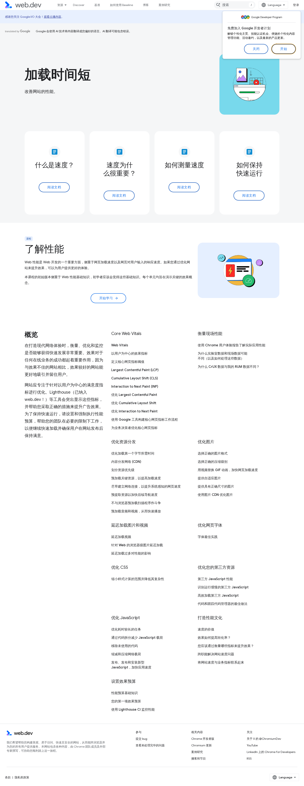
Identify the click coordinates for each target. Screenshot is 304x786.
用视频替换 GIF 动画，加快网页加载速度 (228, 470)
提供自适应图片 (209, 478)
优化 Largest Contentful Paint (134, 395)
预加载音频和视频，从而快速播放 (136, 511)
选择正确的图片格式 (212, 453)
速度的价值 (206, 629)
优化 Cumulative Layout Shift (133, 403)
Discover (78, 5)
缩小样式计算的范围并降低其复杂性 (137, 579)
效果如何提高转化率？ (214, 638)
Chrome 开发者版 (202, 739)
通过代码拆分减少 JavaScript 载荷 (137, 638)
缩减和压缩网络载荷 (126, 654)
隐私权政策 (22, 777)
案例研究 (164, 5)
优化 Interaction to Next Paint (134, 411)
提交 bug (141, 739)
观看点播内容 (52, 17)
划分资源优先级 (122, 470)
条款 (8, 777)
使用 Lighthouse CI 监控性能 (133, 710)
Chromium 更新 (201, 745)
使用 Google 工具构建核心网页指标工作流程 (144, 420)
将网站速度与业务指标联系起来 (221, 662)
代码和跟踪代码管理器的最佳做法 (222, 604)
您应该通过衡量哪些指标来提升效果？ (226, 646)
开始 (283, 49)
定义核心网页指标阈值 (127, 362)
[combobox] (234, 5)
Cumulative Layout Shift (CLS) (134, 378)
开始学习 (108, 298)
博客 (146, 5)
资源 (60, 5)
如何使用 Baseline (121, 5)
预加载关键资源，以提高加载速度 (136, 478)
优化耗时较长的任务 (126, 629)
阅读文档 (54, 187)
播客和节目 (198, 758)
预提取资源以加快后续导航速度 (134, 495)
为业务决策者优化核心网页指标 (134, 428)
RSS (249, 758)
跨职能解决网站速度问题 (216, 654)
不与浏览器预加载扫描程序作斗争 (136, 503)
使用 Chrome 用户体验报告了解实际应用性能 (231, 345)
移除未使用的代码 (124, 646)
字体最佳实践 (208, 537)
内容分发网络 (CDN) (126, 462)
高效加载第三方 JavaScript (218, 596)
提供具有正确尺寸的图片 (216, 486)
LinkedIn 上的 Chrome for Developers (271, 752)
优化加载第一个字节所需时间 (132, 453)
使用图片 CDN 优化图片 (215, 495)
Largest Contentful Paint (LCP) (135, 370)
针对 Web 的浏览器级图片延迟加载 (137, 545)
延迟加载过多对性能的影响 (131, 553)
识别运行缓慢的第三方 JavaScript (223, 587)
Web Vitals (119, 345)
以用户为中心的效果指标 (129, 353)
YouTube (252, 745)
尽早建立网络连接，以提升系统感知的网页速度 (146, 486)
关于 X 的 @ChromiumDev (264, 739)
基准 (97, 5)
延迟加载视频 (121, 537)
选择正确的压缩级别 (212, 462)
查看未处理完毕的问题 (150, 745)
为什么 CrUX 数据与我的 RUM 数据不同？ (229, 367)
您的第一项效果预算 (126, 701)
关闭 (256, 49)
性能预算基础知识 (124, 693)
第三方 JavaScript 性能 (215, 579)
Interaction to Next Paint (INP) (134, 387)
